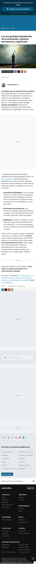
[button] (13, 85)
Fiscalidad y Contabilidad (26, 455)
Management (12, 286)
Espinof (21, 511)
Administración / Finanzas (26, 452)
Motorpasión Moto (24, 522)
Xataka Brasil (5, 547)
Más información (27, 562)
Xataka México (6, 544)
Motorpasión (22, 519)
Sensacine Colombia (24, 549)
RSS (16, 437)
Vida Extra (21, 499)
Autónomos (22, 462)
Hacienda (6, 28)
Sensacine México (23, 547)
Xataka (4, 497)
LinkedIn (23, 437)
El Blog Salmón (22, 531)
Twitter (18, 71)
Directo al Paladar (6, 519)
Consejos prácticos (7, 452)
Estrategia (5, 455)
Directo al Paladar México (9, 552)
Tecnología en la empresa (9, 468)
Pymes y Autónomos (24, 533)
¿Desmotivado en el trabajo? (19, 280)
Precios (13, 28)
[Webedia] (6, 489)
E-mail (25, 71)
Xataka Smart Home (7, 504)
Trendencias (5, 531)
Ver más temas (7, 474)
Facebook (15, 71)
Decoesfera (5, 533)
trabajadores (22, 468)
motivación (22, 286)
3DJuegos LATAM (23, 544)
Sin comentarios (8, 71)
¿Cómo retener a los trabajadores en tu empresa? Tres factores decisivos (17, 278)
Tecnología (22, 458)
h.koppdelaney (7, 282)
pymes (4, 462)
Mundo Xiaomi (6, 507)
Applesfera (5, 502)
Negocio (4, 465)
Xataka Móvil (5, 499)
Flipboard (22, 71)
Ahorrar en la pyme (24, 465)
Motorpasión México (24, 552)
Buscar (33, 481)
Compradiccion (6, 536)
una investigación (7, 179)
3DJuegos (21, 497)
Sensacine (21, 508)
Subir (29, 488)
